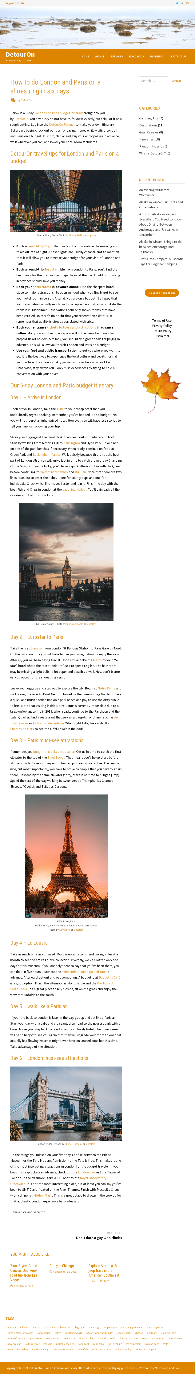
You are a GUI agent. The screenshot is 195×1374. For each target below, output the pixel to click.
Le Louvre (37, 943)
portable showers (65, 1344)
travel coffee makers (17, 1349)
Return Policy (161, 331)
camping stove (155, 1327)
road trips (98, 1344)
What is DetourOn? (152, 153)
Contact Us (178, 56)
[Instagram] (182, 3)
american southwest (17, 1327)
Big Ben (80, 472)
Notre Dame (106, 688)
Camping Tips (149, 118)
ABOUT (100, 56)
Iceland (102, 1338)
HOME (85, 56)
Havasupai (69, 1338)
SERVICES (117, 56)
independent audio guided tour (84, 971)
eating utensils (168, 1333)
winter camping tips (145, 1349)
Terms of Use (162, 320)
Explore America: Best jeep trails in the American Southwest (105, 1270)
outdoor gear (32, 1344)
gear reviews (36, 1338)
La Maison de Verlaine (48, 723)
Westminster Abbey (54, 472)
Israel (112, 1338)
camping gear (110, 1327)
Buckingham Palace (47, 454)
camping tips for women (20, 1333)
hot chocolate (86, 1338)
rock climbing (115, 1344)
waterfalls (83, 1349)
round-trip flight (40, 246)
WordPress (161, 1368)
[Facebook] (172, 3)
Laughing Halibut (74, 489)
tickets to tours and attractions (71, 327)
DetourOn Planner (62, 124)
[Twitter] (177, 3)
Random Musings (151, 146)
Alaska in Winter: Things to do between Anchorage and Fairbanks (160, 246)
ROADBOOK (136, 56)
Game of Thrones (16, 1338)
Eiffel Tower (56, 757)
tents (165, 1344)
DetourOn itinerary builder (99, 1333)
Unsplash (91, 235)
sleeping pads (152, 1344)
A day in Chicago (62, 1265)
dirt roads (152, 1333)
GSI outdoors (53, 1338)
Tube (60, 409)
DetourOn (20, 54)
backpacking (49, 1327)
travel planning (40, 1349)
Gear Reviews (148, 132)
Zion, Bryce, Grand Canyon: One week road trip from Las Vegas (24, 1272)
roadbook (83, 1344)
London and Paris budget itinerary (58, 113)
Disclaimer (161, 336)
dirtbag (139, 1333)
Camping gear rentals (132, 1327)
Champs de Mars (22, 729)
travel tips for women (63, 1349)
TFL (60, 1178)
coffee (57, 1333)
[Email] (187, 3)
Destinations (148, 125)
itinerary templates (128, 1338)
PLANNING (157, 56)
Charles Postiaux (73, 1144)
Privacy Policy (162, 325)
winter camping (123, 1349)
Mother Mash (42, 1195)
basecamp (65, 1327)
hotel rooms (42, 287)
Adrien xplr (64, 929)
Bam (177, 1368)
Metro (97, 660)
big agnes (80, 1327)
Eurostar (51, 269)
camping (94, 1327)
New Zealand (14, 1344)
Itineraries (146, 139)
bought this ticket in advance (54, 751)
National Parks (174, 1338)
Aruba (35, 1327)
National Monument (152, 1338)
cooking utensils (73, 1333)
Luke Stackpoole (74, 624)
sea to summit (133, 1344)
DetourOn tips (124, 1333)
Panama (47, 1344)
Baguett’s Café (109, 977)
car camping (43, 1333)
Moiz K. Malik (75, 235)
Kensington (71, 443)
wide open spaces (101, 1349)
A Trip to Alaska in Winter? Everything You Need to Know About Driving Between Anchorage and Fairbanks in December (160, 224)
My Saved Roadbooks (162, 292)
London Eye (86, 1172)
